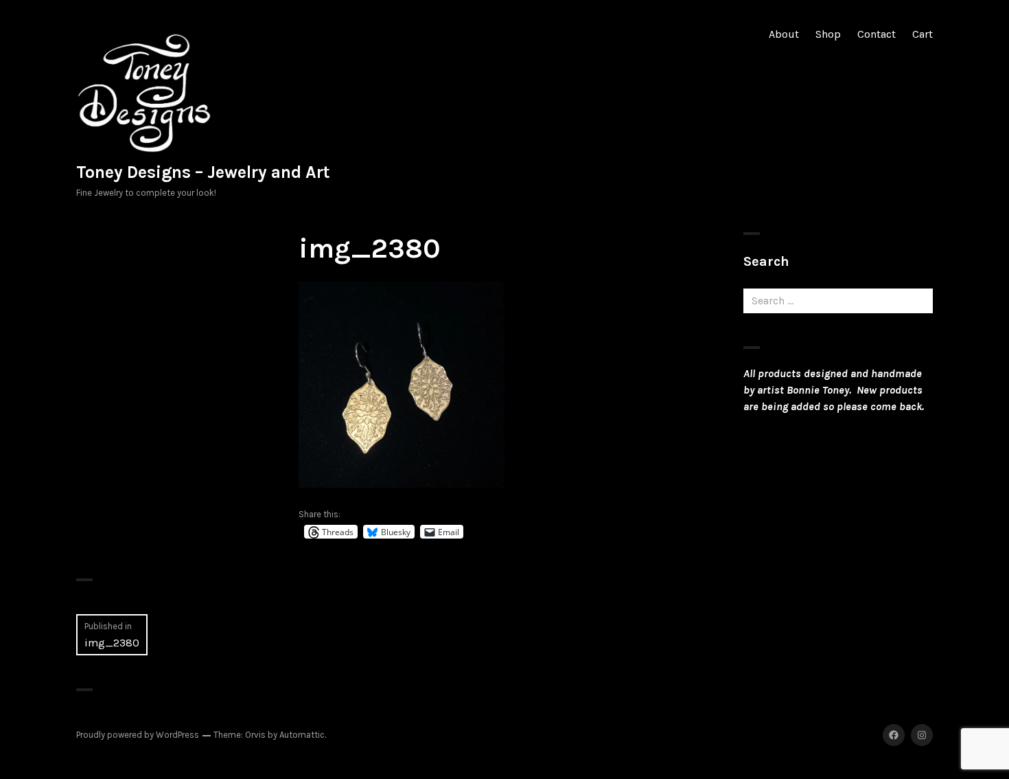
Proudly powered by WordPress (137, 735)
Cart (922, 34)
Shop (828, 34)
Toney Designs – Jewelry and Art (203, 172)
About (784, 34)
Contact (876, 34)
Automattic (302, 735)
